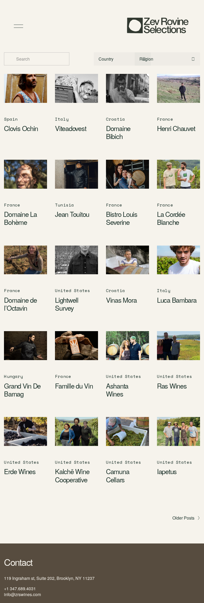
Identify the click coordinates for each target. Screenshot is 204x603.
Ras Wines (172, 385)
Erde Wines (19, 471)
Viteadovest (70, 128)
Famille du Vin (74, 385)
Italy (62, 119)
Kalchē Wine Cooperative (72, 475)
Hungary (13, 376)
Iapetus (167, 471)
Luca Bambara (177, 300)
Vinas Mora (121, 300)
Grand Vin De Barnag (22, 389)
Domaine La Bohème (20, 218)
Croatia (115, 119)
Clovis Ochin (21, 128)
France (165, 119)
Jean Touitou (72, 214)
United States (72, 290)
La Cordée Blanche (171, 218)
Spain (11, 119)
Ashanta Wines (117, 389)
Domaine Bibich (118, 132)
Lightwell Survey (66, 304)
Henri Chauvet (176, 128)
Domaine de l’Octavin (20, 304)
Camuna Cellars (117, 475)
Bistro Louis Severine (121, 218)
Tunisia (64, 205)
